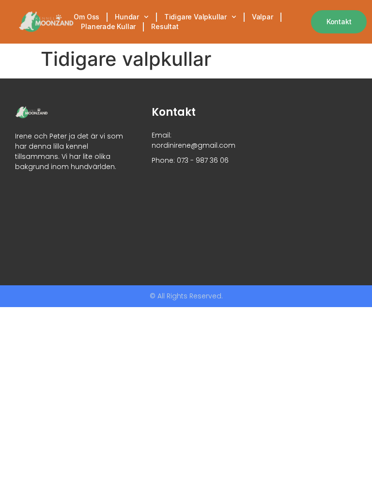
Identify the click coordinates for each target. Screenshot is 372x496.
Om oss (86, 17)
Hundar (127, 17)
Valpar (262, 17)
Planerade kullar (108, 26)
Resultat (164, 26)
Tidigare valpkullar (195, 17)
